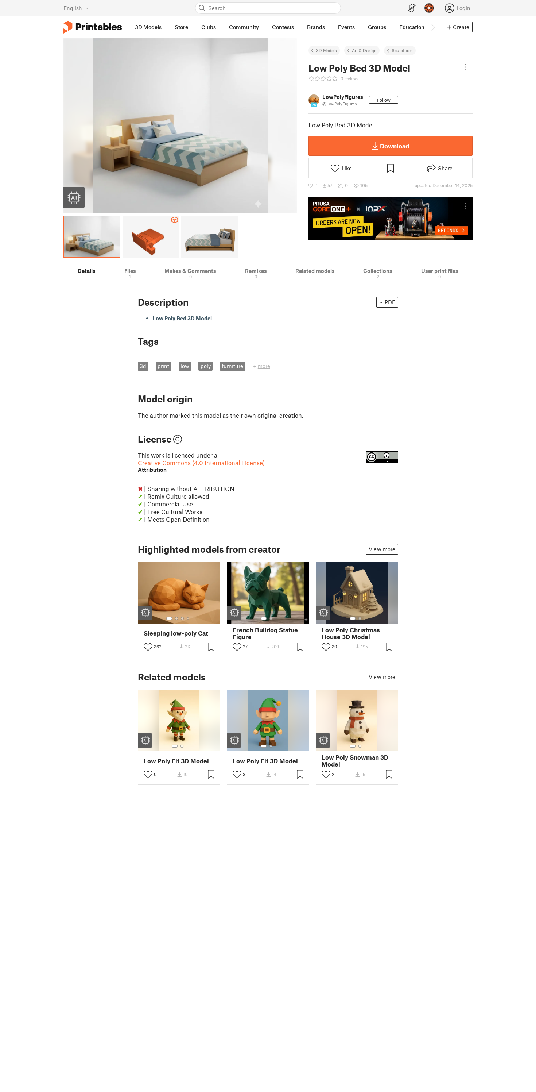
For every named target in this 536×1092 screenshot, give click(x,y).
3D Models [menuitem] (148, 27)
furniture (232, 366)
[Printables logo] (92, 27)
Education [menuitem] (411, 27)
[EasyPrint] (412, 8)
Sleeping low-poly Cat (176, 633)
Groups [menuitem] (377, 27)
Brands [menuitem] (316, 27)
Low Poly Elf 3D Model (176, 760)
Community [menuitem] (244, 27)
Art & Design (364, 50)
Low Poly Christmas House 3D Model (351, 633)
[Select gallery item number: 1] (169, 618)
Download (394, 146)
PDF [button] (390, 302)
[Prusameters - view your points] (429, 8)
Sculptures (402, 50)
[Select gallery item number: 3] (182, 618)
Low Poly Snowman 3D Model (355, 761)
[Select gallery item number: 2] (176, 618)
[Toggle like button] (148, 647)
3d (143, 366)
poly (206, 366)
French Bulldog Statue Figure (265, 633)
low (184, 366)
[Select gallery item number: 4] (188, 618)
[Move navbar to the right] (433, 27)
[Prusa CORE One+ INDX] (390, 218)
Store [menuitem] (181, 27)
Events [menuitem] (346, 27)
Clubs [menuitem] (208, 27)
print (163, 366)
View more (382, 549)
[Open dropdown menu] (465, 67)
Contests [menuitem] (283, 27)
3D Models (326, 50)
